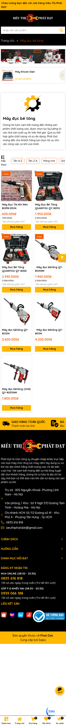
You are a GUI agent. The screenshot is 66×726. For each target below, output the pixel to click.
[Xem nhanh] (28, 187)
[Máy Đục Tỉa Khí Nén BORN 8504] (16, 185)
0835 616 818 (14, 522)
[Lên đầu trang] (58, 704)
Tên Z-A (32, 160)
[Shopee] (4, 614)
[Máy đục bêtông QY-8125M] (16, 311)
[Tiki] (21, 614)
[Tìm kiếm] (61, 30)
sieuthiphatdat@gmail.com (24, 527)
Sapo (42, 640)
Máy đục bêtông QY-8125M (15, 331)
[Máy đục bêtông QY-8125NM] (49, 248)
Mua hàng (16, 227)
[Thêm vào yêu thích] (28, 174)
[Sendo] (29, 614)
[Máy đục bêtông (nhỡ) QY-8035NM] (16, 370)
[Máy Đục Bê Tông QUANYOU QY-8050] (49, 185)
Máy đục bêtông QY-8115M (49, 331)
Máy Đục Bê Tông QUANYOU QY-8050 (47, 206)
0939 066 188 (12, 593)
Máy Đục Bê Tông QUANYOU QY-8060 (14, 269)
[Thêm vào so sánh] (28, 181)
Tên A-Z (17, 160)
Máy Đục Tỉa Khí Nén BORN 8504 (15, 206)
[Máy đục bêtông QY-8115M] (49, 311)
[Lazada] (12, 614)
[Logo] (33, 18)
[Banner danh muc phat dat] (33, 56)
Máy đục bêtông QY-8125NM (49, 269)
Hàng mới (49, 160)
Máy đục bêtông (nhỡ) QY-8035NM (16, 390)
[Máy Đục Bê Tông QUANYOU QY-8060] (16, 248)
